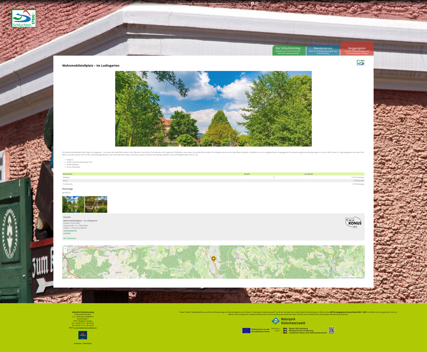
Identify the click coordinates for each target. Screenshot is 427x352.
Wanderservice (200, 3)
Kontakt (244, 3)
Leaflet (337, 278)
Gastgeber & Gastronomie (219, 3)
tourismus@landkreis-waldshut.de (85, 328)
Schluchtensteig (185, 3)
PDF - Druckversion (69, 238)
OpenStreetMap (349, 278)
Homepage (67, 233)
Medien (236, 3)
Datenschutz (87, 343)
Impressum (78, 343)
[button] (213, 259)
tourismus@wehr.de (70, 231)
